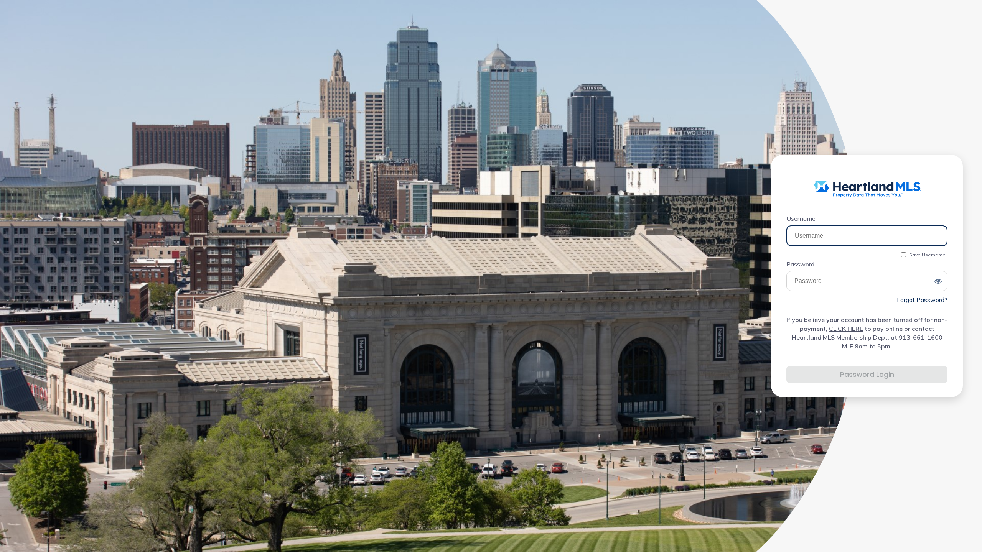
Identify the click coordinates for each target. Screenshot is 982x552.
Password (800, 264)
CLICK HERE (846, 328)
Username (801, 218)
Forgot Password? (922, 300)
